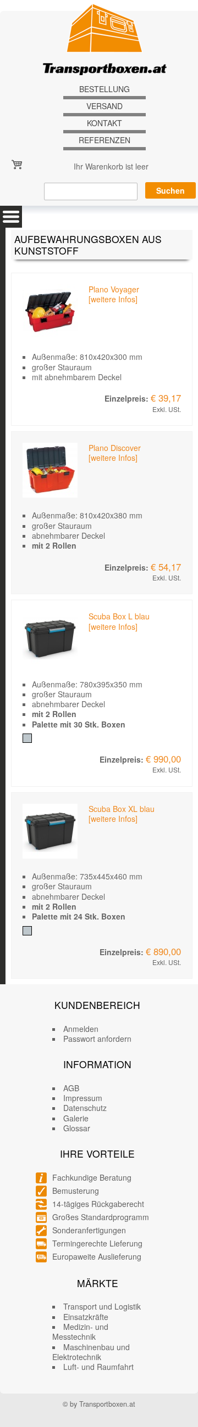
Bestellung (104, 89)
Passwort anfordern (97, 1038)
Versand (104, 106)
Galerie (76, 1118)
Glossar (76, 1128)
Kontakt (104, 123)
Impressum (82, 1097)
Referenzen (104, 140)
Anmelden (80, 1028)
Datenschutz (85, 1107)
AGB (71, 1087)
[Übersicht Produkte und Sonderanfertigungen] (11, 217)
